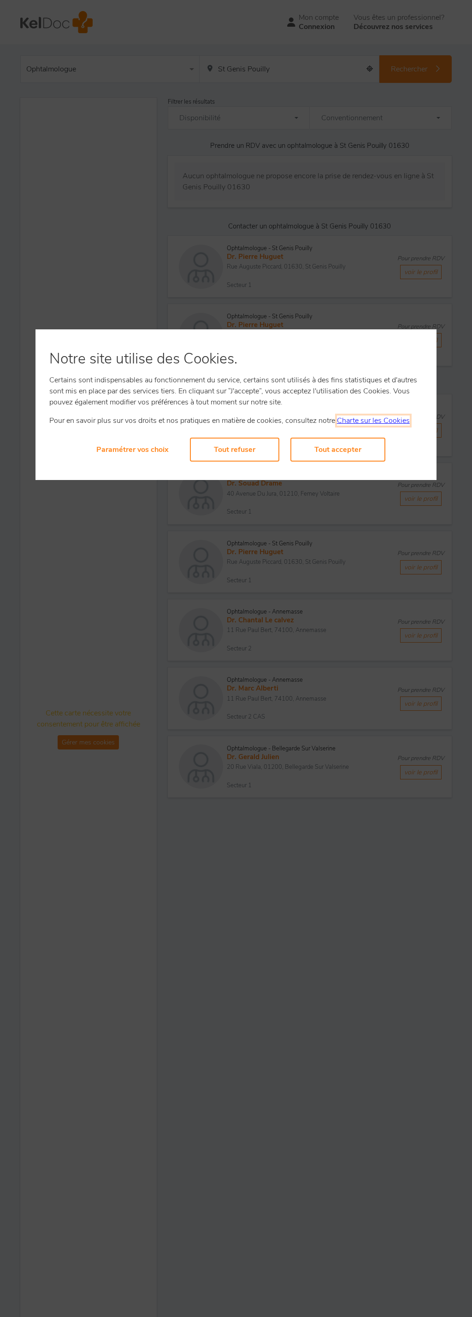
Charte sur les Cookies (373, 421)
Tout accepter (337, 450)
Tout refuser (234, 450)
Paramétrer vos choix (132, 450)
